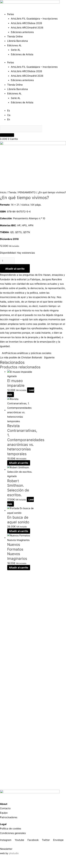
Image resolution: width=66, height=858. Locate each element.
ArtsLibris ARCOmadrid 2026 (27, 27)
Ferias (10, 14)
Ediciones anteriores (22, 32)
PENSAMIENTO (27, 192)
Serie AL (15, 49)
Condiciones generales (13, 833)
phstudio (14, 853)
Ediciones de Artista (22, 54)
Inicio (3, 192)
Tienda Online (15, 36)
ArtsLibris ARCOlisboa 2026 (26, 23)
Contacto (5, 808)
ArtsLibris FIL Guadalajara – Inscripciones (34, 18)
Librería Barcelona (17, 40)
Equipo (4, 812)
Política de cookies (10, 828)
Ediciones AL (14, 45)
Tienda (12, 192)
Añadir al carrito (14, 268)
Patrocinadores (8, 817)
